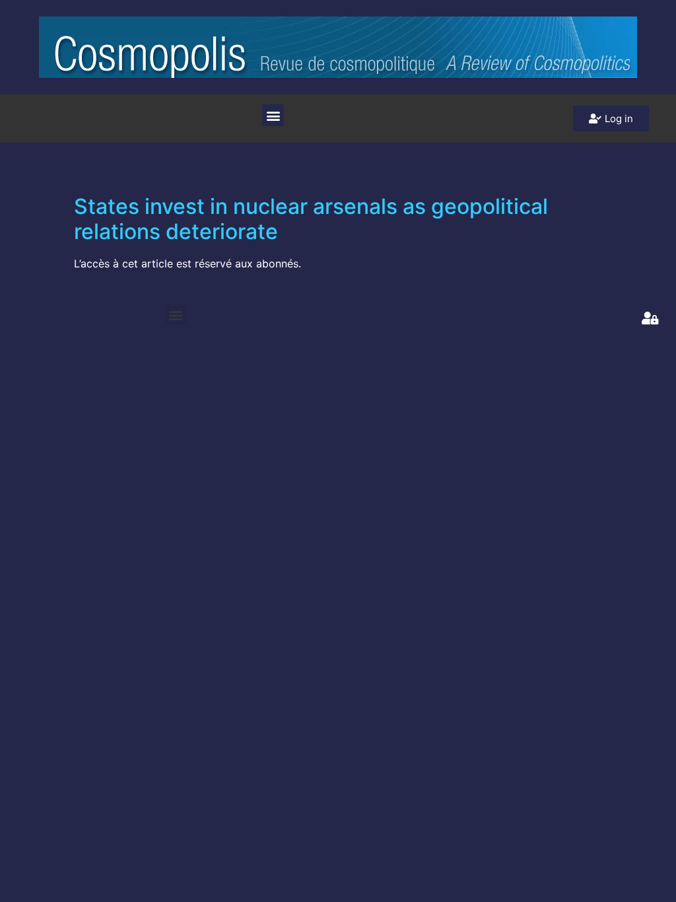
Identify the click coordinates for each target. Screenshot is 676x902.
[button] (273, 115)
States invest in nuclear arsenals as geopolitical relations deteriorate (311, 218)
